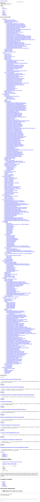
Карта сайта (4, 15)
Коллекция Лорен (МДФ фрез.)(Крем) (13, 141)
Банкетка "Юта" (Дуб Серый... (9, 463)
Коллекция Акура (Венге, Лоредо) (13, 77)
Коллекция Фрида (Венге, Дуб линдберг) (14, 360)
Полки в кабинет (8, 275)
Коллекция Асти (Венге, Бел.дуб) (13, 119)
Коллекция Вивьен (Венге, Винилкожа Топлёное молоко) (17, 340)
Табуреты (6, 173)
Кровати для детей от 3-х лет (10, 56)
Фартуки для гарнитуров (9, 174)
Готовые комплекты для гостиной (11, 20)
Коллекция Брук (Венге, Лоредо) (12, 336)
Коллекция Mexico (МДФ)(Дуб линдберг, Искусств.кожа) (17, 319)
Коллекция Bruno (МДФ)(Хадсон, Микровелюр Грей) (16, 314)
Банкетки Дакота (10, 232)
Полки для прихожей (8, 295)
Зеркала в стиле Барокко (9, 180)
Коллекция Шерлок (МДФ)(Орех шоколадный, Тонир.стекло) (18, 48)
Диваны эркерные (8, 252)
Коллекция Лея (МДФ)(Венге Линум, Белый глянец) (14, 217)
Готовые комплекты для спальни (10, 298)
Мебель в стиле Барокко (6, 176)
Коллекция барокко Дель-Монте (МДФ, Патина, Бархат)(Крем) (16, 207)
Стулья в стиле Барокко (9, 191)
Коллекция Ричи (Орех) (11, 89)
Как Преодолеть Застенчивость (6, 401)
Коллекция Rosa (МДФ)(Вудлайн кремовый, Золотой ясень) (17, 321)
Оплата (3, 13)
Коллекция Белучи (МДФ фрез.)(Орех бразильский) (16, 121)
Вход (3, 7)
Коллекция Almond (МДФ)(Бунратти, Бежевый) (15, 23)
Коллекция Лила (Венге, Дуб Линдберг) (14, 346)
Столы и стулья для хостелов (10, 198)
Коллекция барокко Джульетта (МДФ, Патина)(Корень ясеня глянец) (19, 36)
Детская (3, 52)
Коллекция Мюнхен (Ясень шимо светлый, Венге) (16, 45)
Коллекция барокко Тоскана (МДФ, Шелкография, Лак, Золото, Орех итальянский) (21, 333)
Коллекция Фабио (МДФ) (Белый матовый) (14, 359)
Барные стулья (7, 95)
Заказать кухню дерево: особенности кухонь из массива (10, 379)
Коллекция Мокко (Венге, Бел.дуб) (13, 148)
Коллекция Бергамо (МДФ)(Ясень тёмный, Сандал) (16, 335)
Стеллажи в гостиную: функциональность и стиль (9, 432)
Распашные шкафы (8, 371)
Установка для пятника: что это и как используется (10, 424)
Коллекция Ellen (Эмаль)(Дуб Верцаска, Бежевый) (16, 27)
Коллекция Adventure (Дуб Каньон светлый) (14, 73)
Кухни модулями (8, 101)
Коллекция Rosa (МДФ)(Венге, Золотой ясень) (15, 320)
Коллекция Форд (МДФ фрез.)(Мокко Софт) (14, 153)
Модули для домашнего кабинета (10, 262)
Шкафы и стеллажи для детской (10, 93)
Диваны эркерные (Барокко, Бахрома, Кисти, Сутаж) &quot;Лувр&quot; (19, 253)
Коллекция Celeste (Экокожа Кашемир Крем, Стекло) (16, 315)
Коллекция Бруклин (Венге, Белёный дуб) (14, 337)
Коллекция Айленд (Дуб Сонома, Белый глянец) (15, 34)
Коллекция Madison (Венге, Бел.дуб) (13, 112)
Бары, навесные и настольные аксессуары (12, 96)
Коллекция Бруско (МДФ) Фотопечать (13, 127)
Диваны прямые (7, 234)
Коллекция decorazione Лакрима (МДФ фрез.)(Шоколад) (17, 110)
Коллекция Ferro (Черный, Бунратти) (13, 28)
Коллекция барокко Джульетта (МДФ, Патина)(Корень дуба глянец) (19, 35)
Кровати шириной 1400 (11, 303)
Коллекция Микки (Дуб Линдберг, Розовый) (14, 67)
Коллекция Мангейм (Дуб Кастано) (13, 349)
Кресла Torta (9, 256)
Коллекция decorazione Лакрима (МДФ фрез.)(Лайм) (16, 109)
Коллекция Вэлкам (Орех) (11, 292)
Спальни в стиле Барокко (9, 189)
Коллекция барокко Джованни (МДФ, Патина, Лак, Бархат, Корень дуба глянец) (21, 328)
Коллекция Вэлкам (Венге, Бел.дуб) (13, 291)
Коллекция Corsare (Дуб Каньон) (12, 75)
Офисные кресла (8, 272)
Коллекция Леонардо (10, 266)
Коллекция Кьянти (10, 168)
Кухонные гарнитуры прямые (10, 157)
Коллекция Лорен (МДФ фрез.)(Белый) (14, 138)
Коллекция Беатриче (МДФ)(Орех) (13, 334)
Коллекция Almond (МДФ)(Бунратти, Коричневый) (16, 24)
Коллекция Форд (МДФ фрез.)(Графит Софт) (15, 152)
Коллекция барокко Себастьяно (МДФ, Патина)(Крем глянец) (16, 211)
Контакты (4, 14)
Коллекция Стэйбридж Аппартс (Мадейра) (14, 47)
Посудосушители (8, 170)
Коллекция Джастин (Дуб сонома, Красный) (14, 79)
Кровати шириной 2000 (11, 306)
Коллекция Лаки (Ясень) (9, 216)
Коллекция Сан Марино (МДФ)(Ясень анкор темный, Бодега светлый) (17, 220)
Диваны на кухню (8, 100)
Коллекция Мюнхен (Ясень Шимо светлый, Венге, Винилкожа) (16, 219)
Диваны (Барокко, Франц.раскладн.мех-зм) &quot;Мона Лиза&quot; (19, 246)
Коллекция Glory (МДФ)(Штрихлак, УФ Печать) (15, 317)
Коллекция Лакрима (10, 169)
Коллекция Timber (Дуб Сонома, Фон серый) (15, 285)
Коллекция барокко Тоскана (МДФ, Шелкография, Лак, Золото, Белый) (19, 332)
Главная (3, 10)
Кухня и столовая (5, 94)
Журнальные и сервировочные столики (12, 21)
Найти (2, 5)
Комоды (6, 369)
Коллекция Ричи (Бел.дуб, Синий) (13, 68)
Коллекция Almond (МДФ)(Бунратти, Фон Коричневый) (15, 201)
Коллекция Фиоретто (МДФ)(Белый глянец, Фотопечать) (17, 70)
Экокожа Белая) (11, 313)
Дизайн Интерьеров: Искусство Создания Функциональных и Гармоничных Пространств (17, 394)
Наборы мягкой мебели (9, 259)
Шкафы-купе (7, 373)
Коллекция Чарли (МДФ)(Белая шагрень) (14, 155)
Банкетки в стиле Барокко (9, 177)
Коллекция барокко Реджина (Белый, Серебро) (13, 210)
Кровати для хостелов (8, 196)
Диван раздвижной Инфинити (12, 238)
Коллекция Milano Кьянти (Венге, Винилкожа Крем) (16, 162)
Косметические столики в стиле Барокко (12, 182)
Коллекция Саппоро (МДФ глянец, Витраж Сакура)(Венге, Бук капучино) (20, 149)
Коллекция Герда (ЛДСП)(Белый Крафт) (14, 129)
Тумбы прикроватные (8, 366)
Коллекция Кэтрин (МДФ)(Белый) (11, 214)
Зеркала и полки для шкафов (10, 368)
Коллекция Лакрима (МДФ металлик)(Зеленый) (15, 134)
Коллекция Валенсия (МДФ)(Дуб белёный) (14, 339)
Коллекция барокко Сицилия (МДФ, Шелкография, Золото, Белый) (19, 38)
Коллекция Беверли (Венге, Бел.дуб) (13, 286)
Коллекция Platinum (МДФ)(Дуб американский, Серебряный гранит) (19, 29)
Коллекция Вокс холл (10, 287)
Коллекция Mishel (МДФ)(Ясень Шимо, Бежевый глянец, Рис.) (16, 203)
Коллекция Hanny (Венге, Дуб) (12, 318)
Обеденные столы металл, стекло (10, 164)
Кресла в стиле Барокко (9, 183)
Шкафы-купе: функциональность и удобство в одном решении (12, 417)
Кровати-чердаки (8, 57)
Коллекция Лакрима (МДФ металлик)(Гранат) (15, 133)
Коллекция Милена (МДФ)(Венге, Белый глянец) (15, 42)
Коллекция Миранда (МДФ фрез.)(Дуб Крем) (15, 146)
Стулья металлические (9, 172)
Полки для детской (8, 91)
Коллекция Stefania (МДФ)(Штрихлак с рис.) (12, 205)
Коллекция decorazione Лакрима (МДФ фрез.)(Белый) (16, 107)
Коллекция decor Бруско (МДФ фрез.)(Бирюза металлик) (17, 103)
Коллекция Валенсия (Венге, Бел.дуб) (13, 41)
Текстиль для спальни (8, 364)
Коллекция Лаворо (10, 265)
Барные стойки (9, 97)
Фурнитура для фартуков (9, 175)
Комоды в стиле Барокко (9, 181)
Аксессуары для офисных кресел (10, 261)
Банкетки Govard (10, 225)
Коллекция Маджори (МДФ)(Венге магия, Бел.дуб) (14, 218)
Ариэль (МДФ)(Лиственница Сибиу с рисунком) (15, 60)
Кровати (6, 301)
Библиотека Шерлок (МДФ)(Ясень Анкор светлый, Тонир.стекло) (18, 264)
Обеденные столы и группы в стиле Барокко (12, 188)
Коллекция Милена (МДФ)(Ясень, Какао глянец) (15, 43)
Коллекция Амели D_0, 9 (11, 167)
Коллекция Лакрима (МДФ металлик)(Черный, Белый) (16, 136)
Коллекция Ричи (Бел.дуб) (11, 85)
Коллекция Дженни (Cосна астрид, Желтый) (14, 80)
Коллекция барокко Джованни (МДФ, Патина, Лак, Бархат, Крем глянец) (20, 329)
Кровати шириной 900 (11, 308)
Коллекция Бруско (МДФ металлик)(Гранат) (14, 126)
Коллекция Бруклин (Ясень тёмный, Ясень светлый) (14, 213)
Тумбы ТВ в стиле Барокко (9, 193)
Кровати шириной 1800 (11, 305)
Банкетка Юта (9, 223)
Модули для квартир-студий (7, 199)
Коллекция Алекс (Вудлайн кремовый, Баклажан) (15, 78)
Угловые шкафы (7, 372)
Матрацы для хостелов (9, 197)
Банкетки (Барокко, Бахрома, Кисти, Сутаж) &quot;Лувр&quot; (18, 224)
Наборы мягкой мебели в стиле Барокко (12, 187)
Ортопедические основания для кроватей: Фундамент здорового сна (13, 409)
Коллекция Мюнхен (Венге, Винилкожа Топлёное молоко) (17, 353)
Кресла (6, 254)
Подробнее (2, 391)
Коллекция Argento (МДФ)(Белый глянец (14, 312)
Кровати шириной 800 (11, 307)
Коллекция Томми (10, 69)
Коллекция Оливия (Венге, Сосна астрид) (14, 356)
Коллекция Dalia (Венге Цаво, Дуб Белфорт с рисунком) (17, 282)
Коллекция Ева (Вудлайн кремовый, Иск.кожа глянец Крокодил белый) (19, 343)
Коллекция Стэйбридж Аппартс (12, 150)
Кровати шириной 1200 (11, 302)
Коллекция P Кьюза (10, 64)
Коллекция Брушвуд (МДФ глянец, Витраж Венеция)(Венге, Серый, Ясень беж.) (21, 128)
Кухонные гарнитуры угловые (10, 158)
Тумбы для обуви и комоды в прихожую (12, 296)
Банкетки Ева (9, 233)
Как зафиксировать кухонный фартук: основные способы (11, 439)
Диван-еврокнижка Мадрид (12, 240)
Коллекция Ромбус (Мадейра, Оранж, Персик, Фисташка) (17, 46)
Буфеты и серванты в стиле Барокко (11, 178)
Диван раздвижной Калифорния (12, 239)
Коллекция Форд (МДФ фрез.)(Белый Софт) (14, 151)
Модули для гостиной (8, 22)
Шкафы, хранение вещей (6, 367)
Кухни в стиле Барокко (9, 185)
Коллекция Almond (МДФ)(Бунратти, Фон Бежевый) (14, 200)
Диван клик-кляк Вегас (11, 237)
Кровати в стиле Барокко (9, 184)
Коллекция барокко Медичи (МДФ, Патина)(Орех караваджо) (16, 208)
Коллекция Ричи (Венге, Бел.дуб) (13, 270)
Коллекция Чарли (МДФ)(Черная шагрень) (14, 156)
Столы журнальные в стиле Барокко (11, 190)
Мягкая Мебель (5, 221)
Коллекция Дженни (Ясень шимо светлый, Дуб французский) (18, 82)
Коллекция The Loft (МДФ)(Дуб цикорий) (14, 115)
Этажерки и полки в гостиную (10, 51)
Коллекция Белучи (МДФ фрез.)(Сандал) (14, 122)
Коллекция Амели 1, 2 (11, 166)
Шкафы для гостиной (8, 50)
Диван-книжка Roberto (11, 242)
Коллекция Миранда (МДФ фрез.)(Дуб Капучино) (15, 145)
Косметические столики (9, 300)
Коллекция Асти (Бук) (11, 118)
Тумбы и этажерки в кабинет (10, 276)
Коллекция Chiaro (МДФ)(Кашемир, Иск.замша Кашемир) (17, 63)
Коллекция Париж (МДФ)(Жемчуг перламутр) (15, 357)
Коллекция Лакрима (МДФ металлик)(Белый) (15, 132)
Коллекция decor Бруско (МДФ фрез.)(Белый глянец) (16, 102)
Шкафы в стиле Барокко (9, 194)
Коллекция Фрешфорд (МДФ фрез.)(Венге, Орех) (15, 154)
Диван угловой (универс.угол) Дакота (13, 249)
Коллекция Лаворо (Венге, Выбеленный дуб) (15, 83)
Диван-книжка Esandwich (11, 241)
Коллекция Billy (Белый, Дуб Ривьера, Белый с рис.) (16, 74)
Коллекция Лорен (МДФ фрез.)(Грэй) (13, 139)
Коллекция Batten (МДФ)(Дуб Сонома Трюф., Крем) (16, 25)
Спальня (4, 297)
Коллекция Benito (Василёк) (12, 61)
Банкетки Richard (10, 227)
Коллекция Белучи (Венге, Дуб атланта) (14, 40)
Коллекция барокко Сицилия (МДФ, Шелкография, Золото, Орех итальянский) (21, 39)
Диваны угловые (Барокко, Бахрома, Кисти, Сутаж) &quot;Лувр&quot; (19, 250)
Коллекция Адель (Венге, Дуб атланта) (14, 33)
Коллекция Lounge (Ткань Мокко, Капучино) (15, 161)
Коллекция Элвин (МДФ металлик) (13, 71)
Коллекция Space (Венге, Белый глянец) (14, 30)
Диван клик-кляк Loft (10, 236)
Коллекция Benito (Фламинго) (12, 62)
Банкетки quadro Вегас (11, 226)
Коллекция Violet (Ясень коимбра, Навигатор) (15, 76)
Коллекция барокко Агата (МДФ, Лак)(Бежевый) (15, 325)
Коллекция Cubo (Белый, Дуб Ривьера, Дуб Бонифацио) (17, 26)
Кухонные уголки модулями (10, 160)
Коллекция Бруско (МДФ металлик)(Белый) (14, 124)
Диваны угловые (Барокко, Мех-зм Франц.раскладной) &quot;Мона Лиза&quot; (21, 251)
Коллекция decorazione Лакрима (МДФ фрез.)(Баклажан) (17, 105)
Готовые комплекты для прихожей (11, 278)
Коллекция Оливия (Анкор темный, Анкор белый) (16, 355)
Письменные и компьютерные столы (11, 274)
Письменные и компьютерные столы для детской (13, 90)
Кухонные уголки (8, 159)
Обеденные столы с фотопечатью (10, 165)
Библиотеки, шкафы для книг (10, 19)
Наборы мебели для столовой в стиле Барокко (13, 186)
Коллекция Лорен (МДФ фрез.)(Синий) (14, 142)
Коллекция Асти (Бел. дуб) (11, 117)
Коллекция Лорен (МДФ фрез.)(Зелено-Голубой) (15, 140)
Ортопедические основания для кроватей (12, 363)
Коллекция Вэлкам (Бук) (11, 289)
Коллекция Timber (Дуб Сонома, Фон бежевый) (15, 284)
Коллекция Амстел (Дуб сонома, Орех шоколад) (15, 324)
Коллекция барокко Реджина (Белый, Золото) (13, 209)
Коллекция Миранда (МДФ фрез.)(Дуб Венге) (15, 144)
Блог (3, 11)
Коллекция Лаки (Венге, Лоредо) (10, 215)
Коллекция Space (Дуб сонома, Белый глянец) (15, 32)
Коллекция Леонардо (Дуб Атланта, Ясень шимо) (15, 84)
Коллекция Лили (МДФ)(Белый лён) (13, 348)
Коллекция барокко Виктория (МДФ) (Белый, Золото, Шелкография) (19, 327)
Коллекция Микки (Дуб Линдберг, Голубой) (14, 66)
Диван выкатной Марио (11, 235)
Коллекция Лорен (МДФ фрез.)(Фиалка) (14, 143)
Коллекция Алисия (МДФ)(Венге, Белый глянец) (15, 323)
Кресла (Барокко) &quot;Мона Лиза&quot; (14, 255)
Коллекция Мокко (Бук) (11, 147)
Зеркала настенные (8, 299)
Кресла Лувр (9, 258)
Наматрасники (9, 365)
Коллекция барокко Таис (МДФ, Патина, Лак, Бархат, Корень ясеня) (19, 331)
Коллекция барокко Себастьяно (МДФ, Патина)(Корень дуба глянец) (19, 37)
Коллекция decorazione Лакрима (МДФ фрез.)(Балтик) (16, 106)
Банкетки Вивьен (10, 231)
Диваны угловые (8, 247)
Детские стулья (7, 54)
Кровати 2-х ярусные (8, 55)
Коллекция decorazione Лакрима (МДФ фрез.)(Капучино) (17, 108)
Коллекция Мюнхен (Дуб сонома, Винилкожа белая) (16, 354)
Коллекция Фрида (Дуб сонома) (12, 361)
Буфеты (6, 99)
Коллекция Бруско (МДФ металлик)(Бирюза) (15, 125)
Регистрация (4, 8)
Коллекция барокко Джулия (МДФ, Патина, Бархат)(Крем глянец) (18, 330)
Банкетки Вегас (9, 230)
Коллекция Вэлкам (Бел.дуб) (12, 288)
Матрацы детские (8, 58)
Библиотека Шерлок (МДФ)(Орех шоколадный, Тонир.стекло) (18, 263)
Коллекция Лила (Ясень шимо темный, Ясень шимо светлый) (18, 347)
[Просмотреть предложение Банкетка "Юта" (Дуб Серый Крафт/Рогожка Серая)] (12, 461)
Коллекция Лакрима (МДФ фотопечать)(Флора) (15, 137)
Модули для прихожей (9, 280)
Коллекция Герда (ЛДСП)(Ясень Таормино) (14, 131)
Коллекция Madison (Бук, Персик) (13, 111)
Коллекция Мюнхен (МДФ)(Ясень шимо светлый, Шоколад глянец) (19, 44)
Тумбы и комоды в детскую (9, 92)
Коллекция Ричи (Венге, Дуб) (12, 88)
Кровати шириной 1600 (11, 304)
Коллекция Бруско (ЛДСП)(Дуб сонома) (14, 123)
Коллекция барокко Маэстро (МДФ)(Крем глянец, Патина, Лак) (18, 120)
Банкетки (6, 222)
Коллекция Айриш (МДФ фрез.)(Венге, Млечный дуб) (16, 116)
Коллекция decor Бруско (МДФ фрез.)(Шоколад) (15, 104)
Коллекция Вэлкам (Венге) (11, 290)
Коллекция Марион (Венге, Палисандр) (14, 350)
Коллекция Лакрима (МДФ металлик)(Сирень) (15, 135)
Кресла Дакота (9, 257)
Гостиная (4, 18)
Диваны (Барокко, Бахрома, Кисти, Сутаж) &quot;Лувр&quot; (17, 245)
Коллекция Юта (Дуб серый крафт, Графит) (14, 362)
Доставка (4, 12)
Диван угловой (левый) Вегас (12, 248)
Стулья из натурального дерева (10, 171)
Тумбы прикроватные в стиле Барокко (11, 192)
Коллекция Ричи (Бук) (11, 86)
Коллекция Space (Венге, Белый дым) (13, 31)
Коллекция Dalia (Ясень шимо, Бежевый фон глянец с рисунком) (18, 283)
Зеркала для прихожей (8, 279)
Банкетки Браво (9, 229)
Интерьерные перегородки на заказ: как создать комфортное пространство (14, 447)
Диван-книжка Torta (10, 243)
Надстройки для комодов (9, 370)
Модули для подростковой (9, 72)
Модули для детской (8, 59)
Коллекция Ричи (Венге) (11, 87)
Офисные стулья (7, 273)
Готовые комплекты (8, 53)
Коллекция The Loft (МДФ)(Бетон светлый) (14, 113)
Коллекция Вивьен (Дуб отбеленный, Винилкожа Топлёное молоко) (19, 341)
